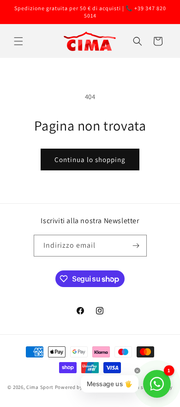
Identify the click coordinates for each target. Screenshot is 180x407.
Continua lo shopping (90, 159)
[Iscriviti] (136, 246)
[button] (18, 41)
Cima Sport (40, 387)
